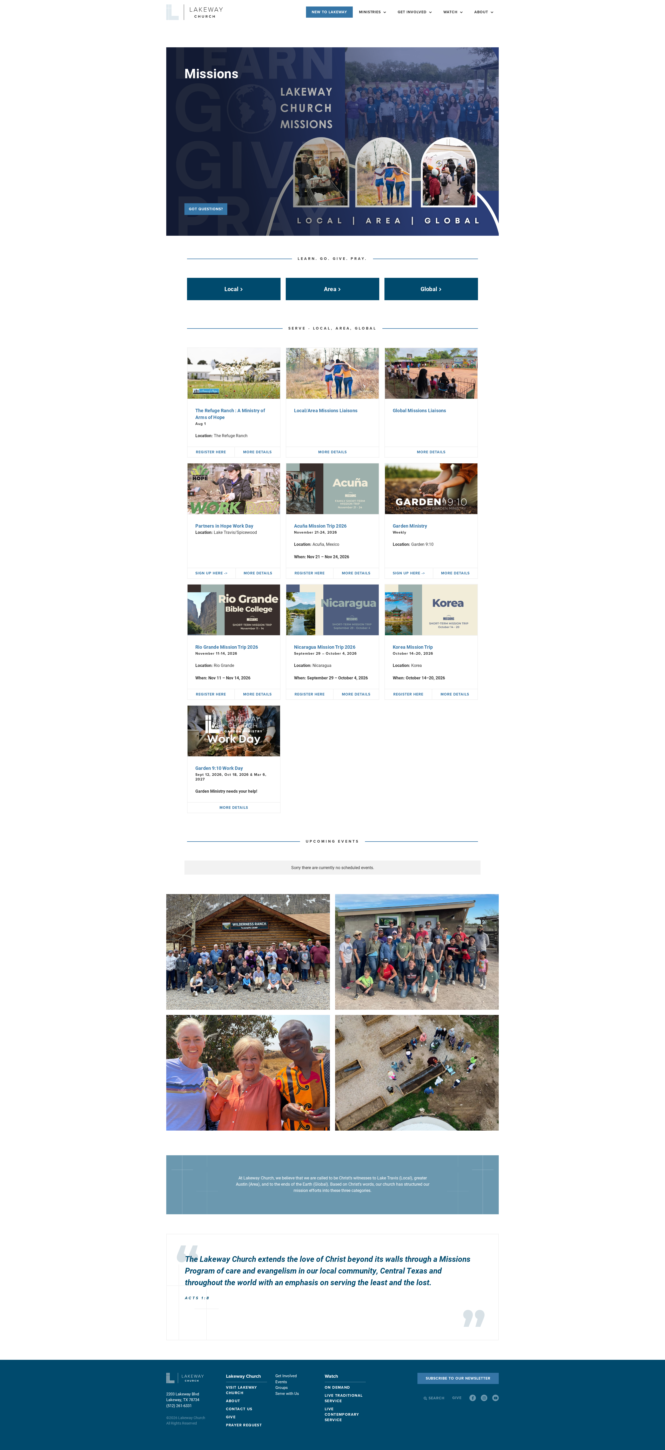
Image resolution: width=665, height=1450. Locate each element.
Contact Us (239, 1409)
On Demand (337, 1387)
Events (281, 1381)
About (481, 12)
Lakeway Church (243, 1376)
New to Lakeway (329, 12)
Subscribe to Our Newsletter (458, 1378)
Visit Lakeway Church (241, 1390)
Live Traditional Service (344, 1398)
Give (231, 1417)
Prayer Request (244, 1425)
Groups (281, 1387)
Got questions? (206, 209)
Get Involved (412, 12)
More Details (257, 452)
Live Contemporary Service (342, 1414)
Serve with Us (287, 1393)
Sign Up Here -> (211, 573)
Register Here (211, 452)
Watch (331, 1376)
